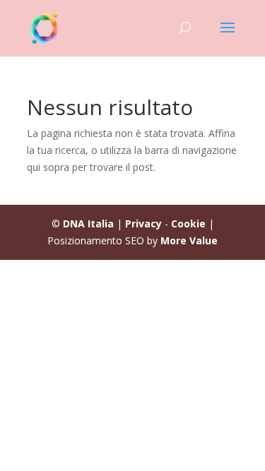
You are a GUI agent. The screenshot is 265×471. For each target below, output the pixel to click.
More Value (189, 240)
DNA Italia (88, 223)
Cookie (188, 223)
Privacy (143, 223)
